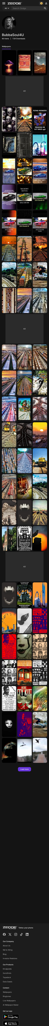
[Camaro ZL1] (9, 171)
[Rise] (40, 538)
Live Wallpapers (9, 1001)
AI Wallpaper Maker (11, 1005)
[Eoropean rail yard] (24, 274)
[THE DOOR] (24, 672)
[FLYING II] (40, 750)
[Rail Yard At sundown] (40, 434)
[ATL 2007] (40, 145)
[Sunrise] (40, 594)
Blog (4, 954)
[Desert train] (24, 248)
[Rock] (24, 538)
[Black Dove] (24, 620)
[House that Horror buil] (24, 594)
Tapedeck (7, 977)
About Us (6, 946)
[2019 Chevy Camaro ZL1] (40, 171)
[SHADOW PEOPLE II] (9, 724)
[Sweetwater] (9, 538)
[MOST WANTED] (9, 672)
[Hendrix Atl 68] (24, 62)
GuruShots (7, 973)
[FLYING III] (24, 750)
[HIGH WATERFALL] (40, 698)
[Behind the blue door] (9, 145)
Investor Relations (10, 958)
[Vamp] (9, 594)
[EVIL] (24, 646)
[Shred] (24, 408)
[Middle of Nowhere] (24, 119)
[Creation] (40, 62)
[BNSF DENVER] (9, 486)
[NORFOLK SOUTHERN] (9, 274)
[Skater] (40, 274)
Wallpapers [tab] (6, 46)
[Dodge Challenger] (9, 196)
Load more (24, 769)
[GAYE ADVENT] (24, 724)
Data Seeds (7, 982)
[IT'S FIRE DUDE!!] (9, 750)
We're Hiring (7, 950)
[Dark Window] (24, 145)
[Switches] (40, 408)
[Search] (45, 8)
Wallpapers (7, 992)
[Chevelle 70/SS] (24, 171)
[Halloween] (9, 512)
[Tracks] (24, 434)
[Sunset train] (40, 248)
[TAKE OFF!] (40, 724)
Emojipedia (7, 969)
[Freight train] (24, 486)
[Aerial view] (9, 460)
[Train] (9, 248)
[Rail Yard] (40, 357)
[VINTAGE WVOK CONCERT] (40, 620)
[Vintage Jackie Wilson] (9, 646)
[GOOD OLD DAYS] (9, 698)
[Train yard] (9, 300)
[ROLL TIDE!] (24, 698)
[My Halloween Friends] (9, 119)
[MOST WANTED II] (40, 646)
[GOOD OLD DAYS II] (40, 672)
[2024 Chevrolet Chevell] (40, 196)
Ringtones (7, 996)
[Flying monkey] (40, 119)
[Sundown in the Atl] (9, 620)
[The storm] (9, 62)
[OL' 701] (40, 460)
